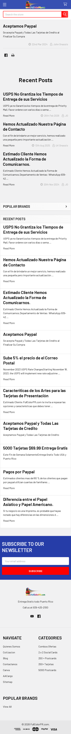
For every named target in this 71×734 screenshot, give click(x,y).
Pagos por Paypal (19, 471)
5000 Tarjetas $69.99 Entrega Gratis (35, 447)
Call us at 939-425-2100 (35, 607)
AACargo (8, 675)
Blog (5, 658)
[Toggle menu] (4, 4)
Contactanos (10, 664)
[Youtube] (32, 616)
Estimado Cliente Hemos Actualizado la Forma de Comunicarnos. (25, 297)
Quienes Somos (11, 646)
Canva (6, 670)
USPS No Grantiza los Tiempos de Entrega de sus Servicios (33, 229)
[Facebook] (6, 55)
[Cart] (66, 4)
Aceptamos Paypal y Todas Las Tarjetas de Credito (30, 426)
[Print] (13, 55)
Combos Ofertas (47, 646)
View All (7, 706)
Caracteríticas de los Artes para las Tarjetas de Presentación (34, 393)
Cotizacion (9, 652)
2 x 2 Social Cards (47, 652)
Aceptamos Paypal (20, 334)
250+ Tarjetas (46, 664)
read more (9, 248)
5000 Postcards (47, 670)
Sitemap (7, 681)
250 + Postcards (47, 658)
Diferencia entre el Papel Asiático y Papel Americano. (28, 502)
